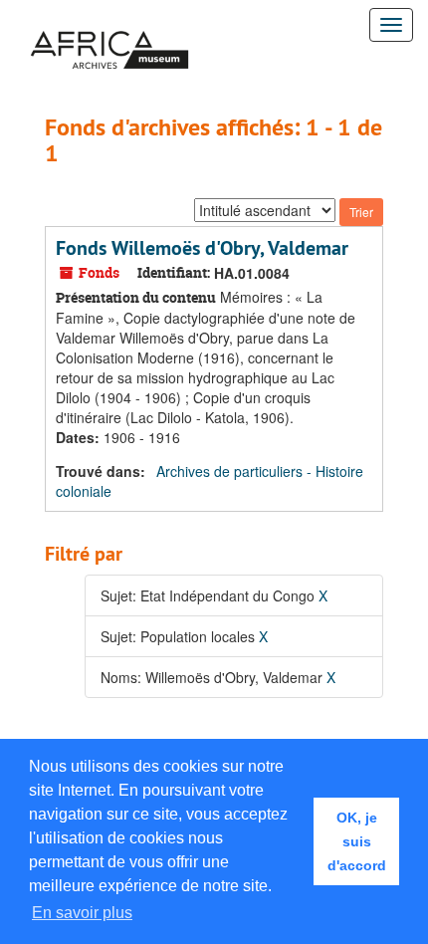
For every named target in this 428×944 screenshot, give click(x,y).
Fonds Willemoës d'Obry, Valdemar (202, 248)
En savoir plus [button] (82, 912)
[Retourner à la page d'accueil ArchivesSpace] (109, 25)
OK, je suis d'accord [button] (356, 841)
